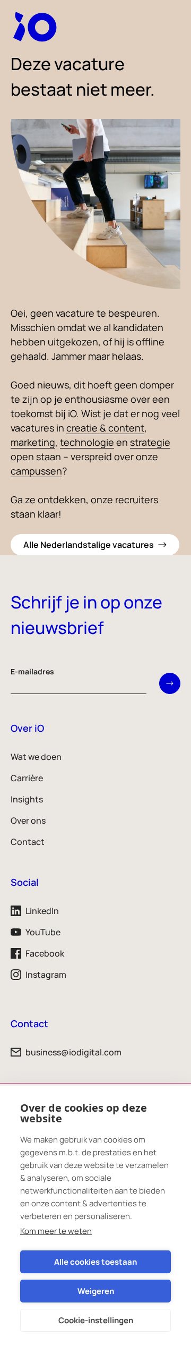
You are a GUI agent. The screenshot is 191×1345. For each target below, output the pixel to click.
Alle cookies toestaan (95, 1261)
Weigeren (95, 1291)
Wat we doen (36, 757)
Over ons (28, 820)
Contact (28, 842)
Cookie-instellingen (95, 1320)
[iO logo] (37, 27)
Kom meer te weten (56, 1231)
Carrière (27, 778)
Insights (27, 799)
